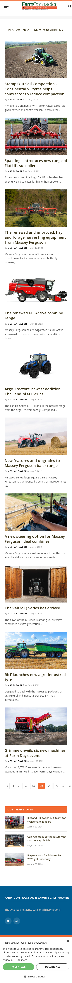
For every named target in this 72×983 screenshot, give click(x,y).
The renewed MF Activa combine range (34, 316)
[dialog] (36, 960)
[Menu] (6, 6)
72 (57, 785)
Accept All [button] (19, 966)
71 (49, 785)
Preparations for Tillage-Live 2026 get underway (44, 857)
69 (33, 785)
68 (26, 785)
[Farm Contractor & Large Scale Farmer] (39, 6)
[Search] (69, 6)
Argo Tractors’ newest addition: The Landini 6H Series (33, 391)
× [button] (67, 941)
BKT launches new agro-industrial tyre (35, 677)
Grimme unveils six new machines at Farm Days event (35, 753)
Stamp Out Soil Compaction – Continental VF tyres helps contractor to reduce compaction (34, 88)
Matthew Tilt (16, 100)
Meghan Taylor (17, 248)
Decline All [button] (52, 966)
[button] (36, 976)
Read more (21, 960)
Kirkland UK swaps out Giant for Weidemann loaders (46, 819)
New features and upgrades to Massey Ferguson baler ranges (32, 463)
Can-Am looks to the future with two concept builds (46, 838)
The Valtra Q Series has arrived (32, 607)
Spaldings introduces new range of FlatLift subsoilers (36, 163)
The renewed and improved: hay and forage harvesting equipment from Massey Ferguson (35, 237)
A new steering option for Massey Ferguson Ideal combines (35, 539)
